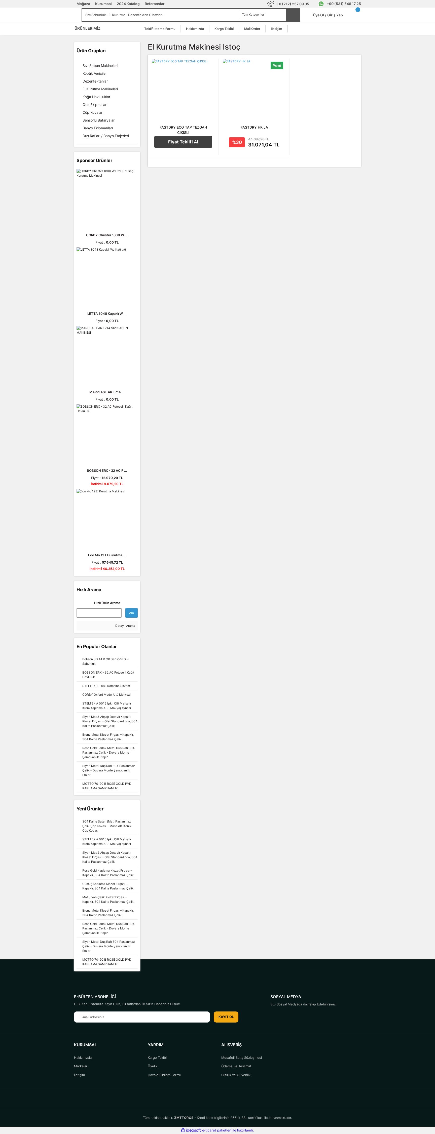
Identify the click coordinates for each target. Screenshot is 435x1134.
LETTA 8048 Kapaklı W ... (107, 313)
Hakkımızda (195, 29)
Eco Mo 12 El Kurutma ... (107, 555)
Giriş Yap (335, 15)
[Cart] (356, 15)
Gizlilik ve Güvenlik (235, 1075)
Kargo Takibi (224, 29)
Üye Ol (319, 15)
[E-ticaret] (217, 1130)
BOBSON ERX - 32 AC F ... (107, 470)
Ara (131, 613)
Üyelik (152, 1066)
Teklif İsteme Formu (159, 29)
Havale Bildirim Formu (164, 1075)
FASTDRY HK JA (254, 127)
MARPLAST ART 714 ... (107, 392)
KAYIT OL (226, 1017)
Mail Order (252, 29)
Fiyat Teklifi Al (183, 141)
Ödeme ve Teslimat (236, 1066)
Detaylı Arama (125, 626)
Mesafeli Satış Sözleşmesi (241, 1057)
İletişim (276, 29)
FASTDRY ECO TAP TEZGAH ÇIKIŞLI (183, 129)
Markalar (80, 1066)
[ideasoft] (191, 1130)
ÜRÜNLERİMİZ (87, 28)
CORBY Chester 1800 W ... (107, 235)
